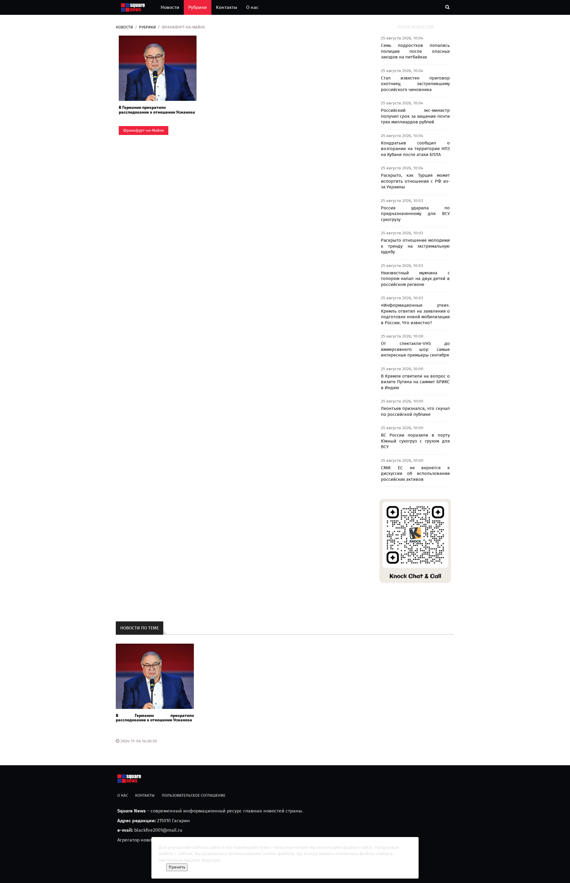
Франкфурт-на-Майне (143, 130)
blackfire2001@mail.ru (158, 830)
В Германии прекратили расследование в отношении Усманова (157, 109)
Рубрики (197, 7)
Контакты (226, 7)
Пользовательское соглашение (193, 795)
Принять (177, 867)
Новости (170, 7)
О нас (252, 7)
